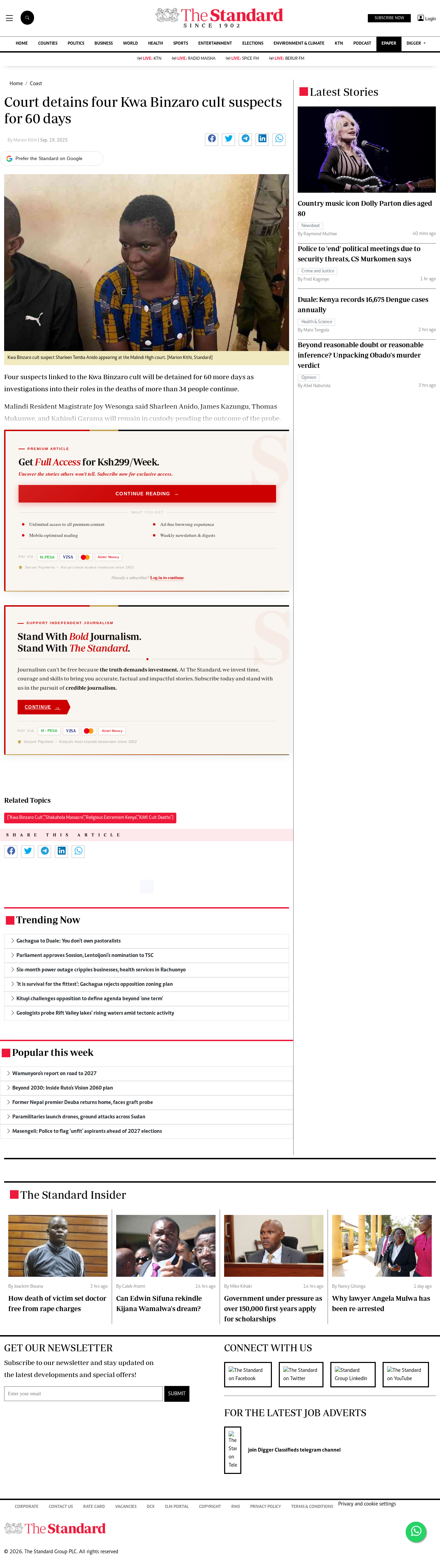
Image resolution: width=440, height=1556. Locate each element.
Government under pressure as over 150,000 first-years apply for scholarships (273, 1308)
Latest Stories (344, 92)
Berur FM (289, 59)
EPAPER (389, 44)
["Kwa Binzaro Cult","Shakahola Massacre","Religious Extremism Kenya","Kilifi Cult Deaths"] (90, 817)
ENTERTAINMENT (215, 44)
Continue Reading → (147, 493)
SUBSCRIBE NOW (389, 18)
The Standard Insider (73, 1194)
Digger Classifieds (278, 1450)
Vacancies (125, 1507)
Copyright (210, 1507)
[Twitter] (304, 1374)
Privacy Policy (265, 1507)
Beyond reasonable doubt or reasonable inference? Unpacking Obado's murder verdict (361, 355)
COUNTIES (47, 44)
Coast (36, 84)
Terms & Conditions (312, 1507)
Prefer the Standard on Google (48, 158)
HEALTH (155, 44)
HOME (22, 44)
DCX (151, 1507)
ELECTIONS (252, 44)
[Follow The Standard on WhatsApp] (416, 1532)
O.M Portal (177, 1507)
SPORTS (180, 44)
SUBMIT (177, 1394)
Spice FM (245, 59)
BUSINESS (104, 44)
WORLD (130, 44)
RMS (235, 1507)
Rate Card (94, 1507)
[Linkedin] (356, 1374)
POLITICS (76, 44)
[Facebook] (251, 1374)
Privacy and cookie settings (367, 1504)
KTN (339, 44)
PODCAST (362, 44)
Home (16, 84)
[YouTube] (409, 1374)
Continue (42, 707)
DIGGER (414, 44)
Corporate (26, 1507)
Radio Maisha (196, 59)
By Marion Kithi (23, 140)
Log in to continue (167, 577)
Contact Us (61, 1507)
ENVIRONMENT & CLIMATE (299, 44)
